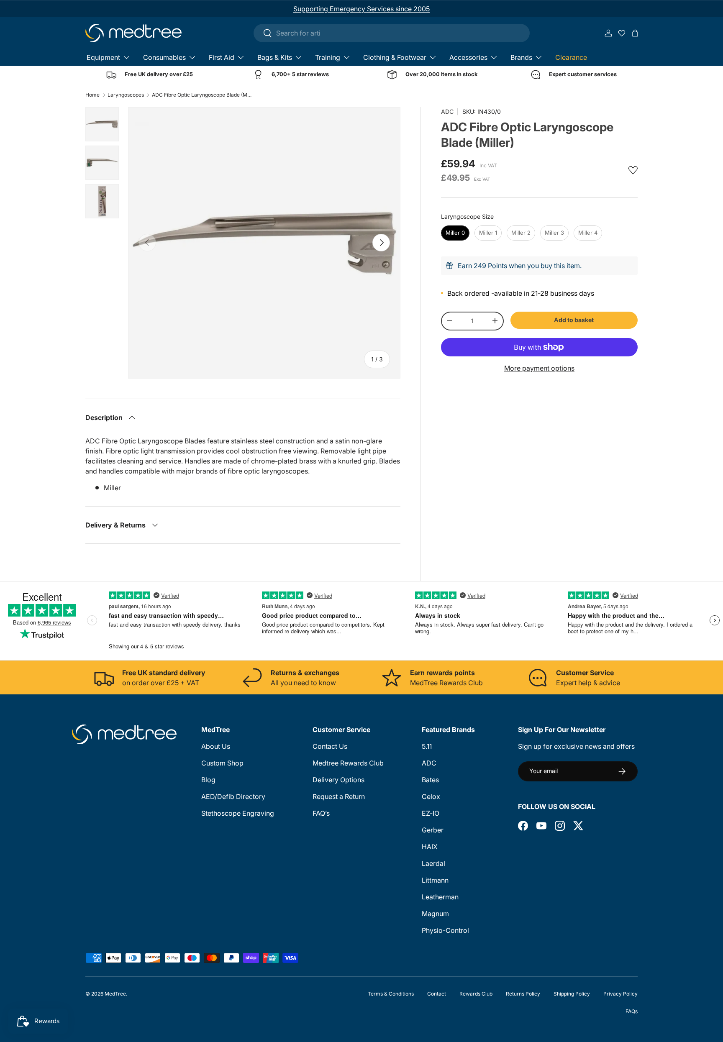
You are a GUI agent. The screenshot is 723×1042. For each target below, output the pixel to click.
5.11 (427, 746)
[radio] (455, 233)
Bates (430, 780)
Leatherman (440, 897)
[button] (635, 33)
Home (92, 94)
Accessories (468, 57)
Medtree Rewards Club (348, 763)
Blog (208, 780)
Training (327, 57)
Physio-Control (445, 930)
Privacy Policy (620, 994)
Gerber (433, 830)
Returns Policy (523, 994)
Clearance (571, 57)
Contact (436, 994)
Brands (521, 57)
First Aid (221, 57)
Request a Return (339, 796)
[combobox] (392, 33)
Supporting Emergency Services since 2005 (361, 9)
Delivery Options (338, 780)
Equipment (103, 57)
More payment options (539, 368)
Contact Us (330, 746)
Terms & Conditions (391, 994)
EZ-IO (430, 813)
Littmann (435, 880)
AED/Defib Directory (233, 796)
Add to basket (574, 319)
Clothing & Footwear (394, 57)
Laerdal (433, 863)
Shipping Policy (572, 994)
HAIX (430, 846)
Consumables (164, 57)
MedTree (115, 994)
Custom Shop (222, 763)
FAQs (632, 1011)
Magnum (435, 913)
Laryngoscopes (126, 94)
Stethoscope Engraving (237, 813)
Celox (431, 796)
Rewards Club (475, 994)
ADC (447, 111)
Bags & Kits (274, 57)
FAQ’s (321, 813)
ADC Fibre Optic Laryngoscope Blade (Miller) (202, 94)
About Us (215, 746)
